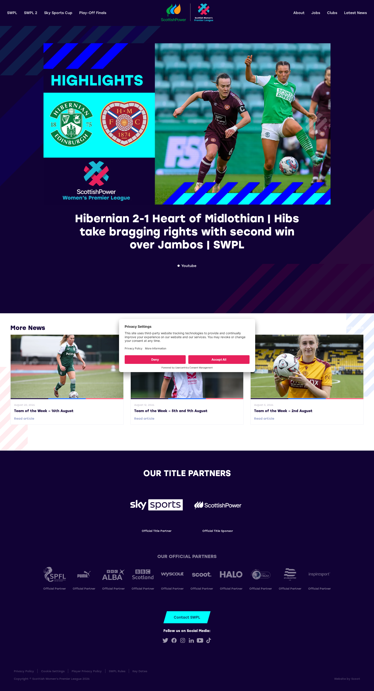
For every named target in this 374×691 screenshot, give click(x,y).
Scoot (355, 678)
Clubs (332, 12)
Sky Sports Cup (58, 12)
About (299, 12)
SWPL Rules (117, 671)
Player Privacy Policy (87, 671)
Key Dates (139, 671)
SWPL (12, 12)
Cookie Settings (52, 671)
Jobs (315, 12)
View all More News (346, 327)
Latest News (355, 12)
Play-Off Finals (92, 12)
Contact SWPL (187, 617)
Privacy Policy (24, 671)
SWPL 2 (30, 12)
